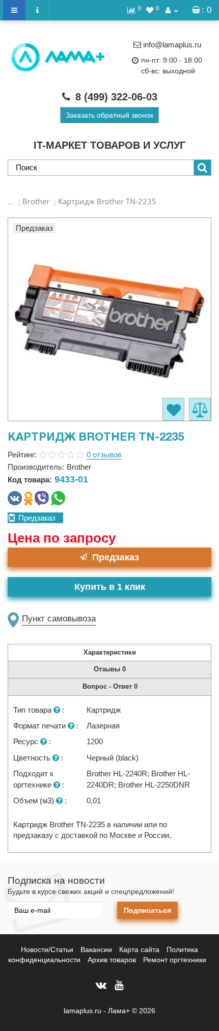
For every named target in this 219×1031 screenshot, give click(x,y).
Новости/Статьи (47, 949)
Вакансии (96, 949)
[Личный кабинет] (171, 10)
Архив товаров (112, 960)
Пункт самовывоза (59, 618)
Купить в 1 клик (109, 587)
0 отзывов (104, 454)
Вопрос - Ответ (110, 686)
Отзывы (110, 669)
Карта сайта (139, 949)
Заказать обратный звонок (109, 115)
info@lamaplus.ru (172, 44)
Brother (35, 201)
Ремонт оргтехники (174, 960)
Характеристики (110, 652)
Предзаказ (115, 557)
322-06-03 (116, 97)
